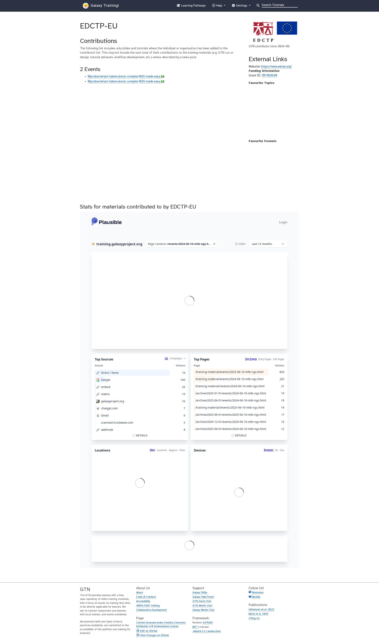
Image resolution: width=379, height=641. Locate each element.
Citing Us (254, 618)
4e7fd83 (208, 622)
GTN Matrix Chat (202, 605)
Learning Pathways (193, 7)
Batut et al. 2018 (258, 614)
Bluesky (255, 597)
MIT (195, 627)
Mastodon (258, 592)
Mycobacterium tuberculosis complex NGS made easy (124, 76)
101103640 (269, 75)
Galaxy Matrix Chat (203, 610)
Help (219, 7)
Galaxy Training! (104, 6)
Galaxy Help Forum (203, 597)
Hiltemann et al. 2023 (261, 609)
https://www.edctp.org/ (276, 66)
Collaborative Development (151, 610)
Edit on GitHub (148, 631)
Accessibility (143, 601)
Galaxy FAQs (199, 592)
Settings (241, 7)
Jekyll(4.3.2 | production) (206, 631)
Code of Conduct (146, 597)
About (139, 592)
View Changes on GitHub (154, 635)
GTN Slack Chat (201, 601)
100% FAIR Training (148, 605)
